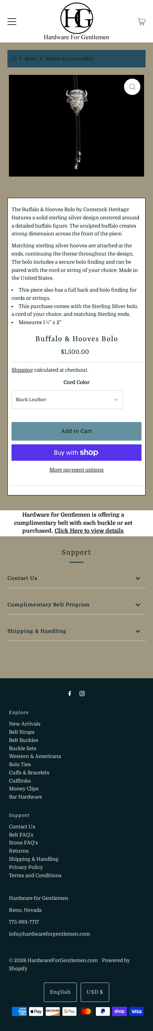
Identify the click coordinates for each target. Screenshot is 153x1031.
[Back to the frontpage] (14, 59)
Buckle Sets (22, 748)
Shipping (22, 370)
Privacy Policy (26, 867)
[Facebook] (69, 693)
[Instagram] (82, 693)
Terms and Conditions (35, 875)
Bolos (31, 58)
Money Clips (24, 789)
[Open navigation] (12, 21)
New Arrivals (24, 724)
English (60, 992)
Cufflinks (20, 781)
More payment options (76, 470)
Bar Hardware (25, 797)
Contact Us (22, 578)
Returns (19, 851)
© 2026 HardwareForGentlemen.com (53, 960)
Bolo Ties (20, 764)
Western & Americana (35, 756)
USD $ (95, 992)
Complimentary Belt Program (48, 605)
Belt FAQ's (21, 835)
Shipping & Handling (36, 631)
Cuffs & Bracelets (29, 772)
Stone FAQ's (23, 843)
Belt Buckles (23, 740)
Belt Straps (22, 732)
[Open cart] (141, 21)
